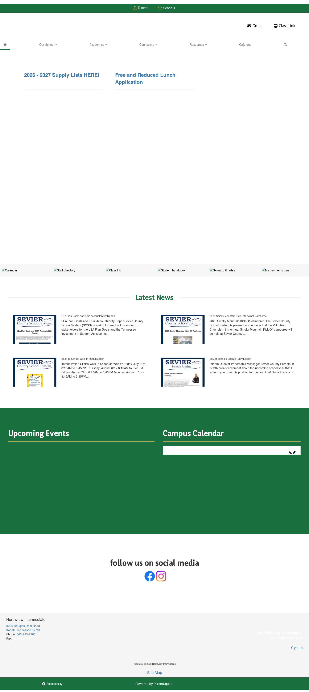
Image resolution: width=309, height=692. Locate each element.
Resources (197, 44)
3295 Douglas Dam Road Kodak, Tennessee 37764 (23, 628)
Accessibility (54, 684)
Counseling (147, 44)
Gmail (258, 25)
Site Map (154, 672)
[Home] (5, 44)
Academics (97, 44)
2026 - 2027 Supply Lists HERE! (61, 74)
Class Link (287, 25)
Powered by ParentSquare (154, 683)
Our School (47, 44)
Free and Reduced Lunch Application (145, 78)
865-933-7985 (26, 634)
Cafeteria (245, 44)
